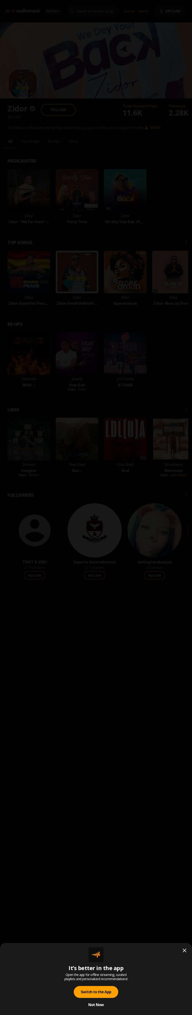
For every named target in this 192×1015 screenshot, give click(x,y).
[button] (96, 507)
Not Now (96, 1004)
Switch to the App (96, 991)
